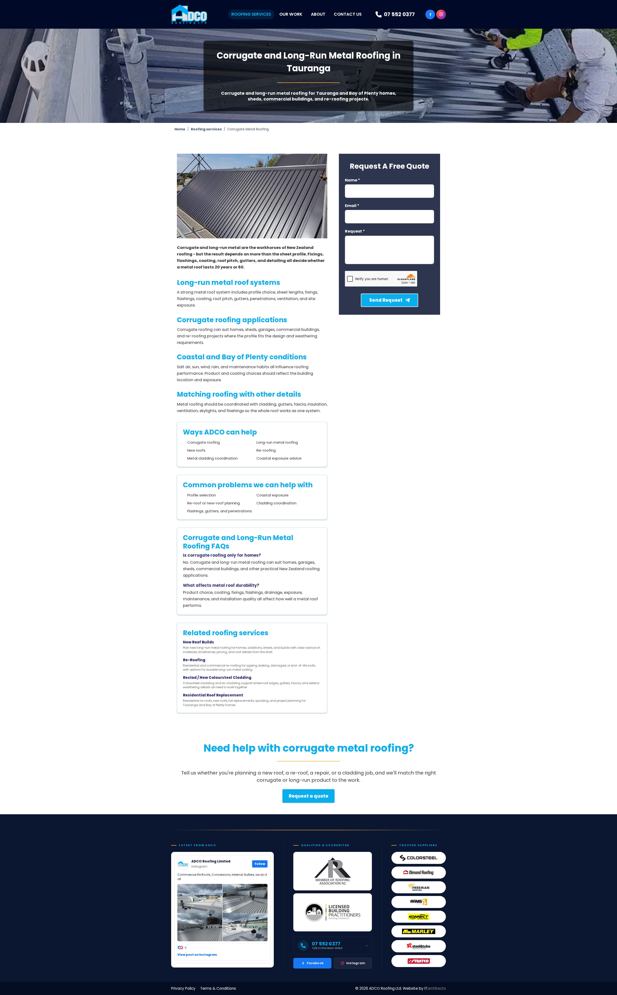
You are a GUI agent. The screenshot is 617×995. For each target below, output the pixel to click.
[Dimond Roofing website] (418, 873)
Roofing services (206, 129)
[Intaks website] (418, 902)
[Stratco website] (418, 961)
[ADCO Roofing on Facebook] (430, 14)
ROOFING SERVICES (251, 14)
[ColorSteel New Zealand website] (418, 858)
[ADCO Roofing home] (189, 14)
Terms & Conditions (218, 988)
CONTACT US (348, 14)
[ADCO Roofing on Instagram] (441, 14)
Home (179, 129)
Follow (260, 864)
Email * (352, 205)
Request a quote (309, 796)
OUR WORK (290, 14)
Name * (352, 180)
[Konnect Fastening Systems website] (418, 917)
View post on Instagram (197, 955)
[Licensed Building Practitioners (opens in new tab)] (332, 912)
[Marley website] (418, 931)
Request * (355, 231)
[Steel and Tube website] (418, 946)
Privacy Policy (183, 988)
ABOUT (318, 14)
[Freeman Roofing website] (418, 887)
